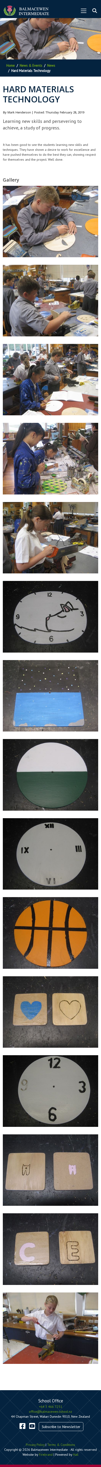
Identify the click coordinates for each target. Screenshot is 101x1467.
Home (10, 65)
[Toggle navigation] (83, 10)
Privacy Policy (35, 1445)
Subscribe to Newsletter (61, 1426)
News (51, 65)
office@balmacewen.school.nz (50, 1411)
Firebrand (46, 1454)
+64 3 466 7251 (50, 1407)
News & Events (31, 65)
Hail (75, 1454)
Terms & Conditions (61, 1445)
